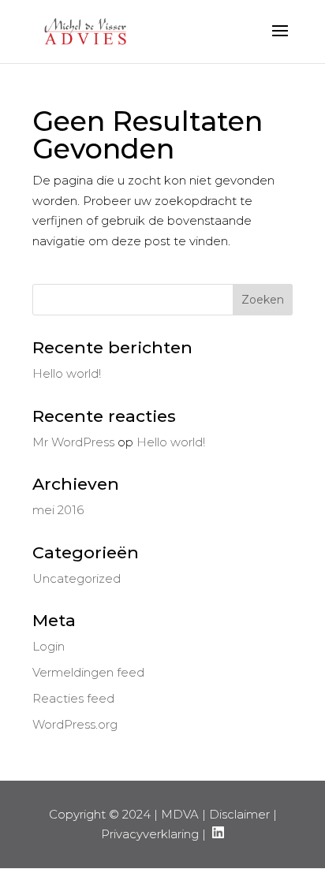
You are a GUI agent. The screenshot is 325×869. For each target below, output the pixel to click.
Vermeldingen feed (88, 672)
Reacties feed (73, 698)
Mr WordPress (73, 441)
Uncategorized (76, 578)
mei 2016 (58, 509)
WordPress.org (75, 724)
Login (48, 646)
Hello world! (66, 373)
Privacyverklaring (150, 833)
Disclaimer (239, 814)
